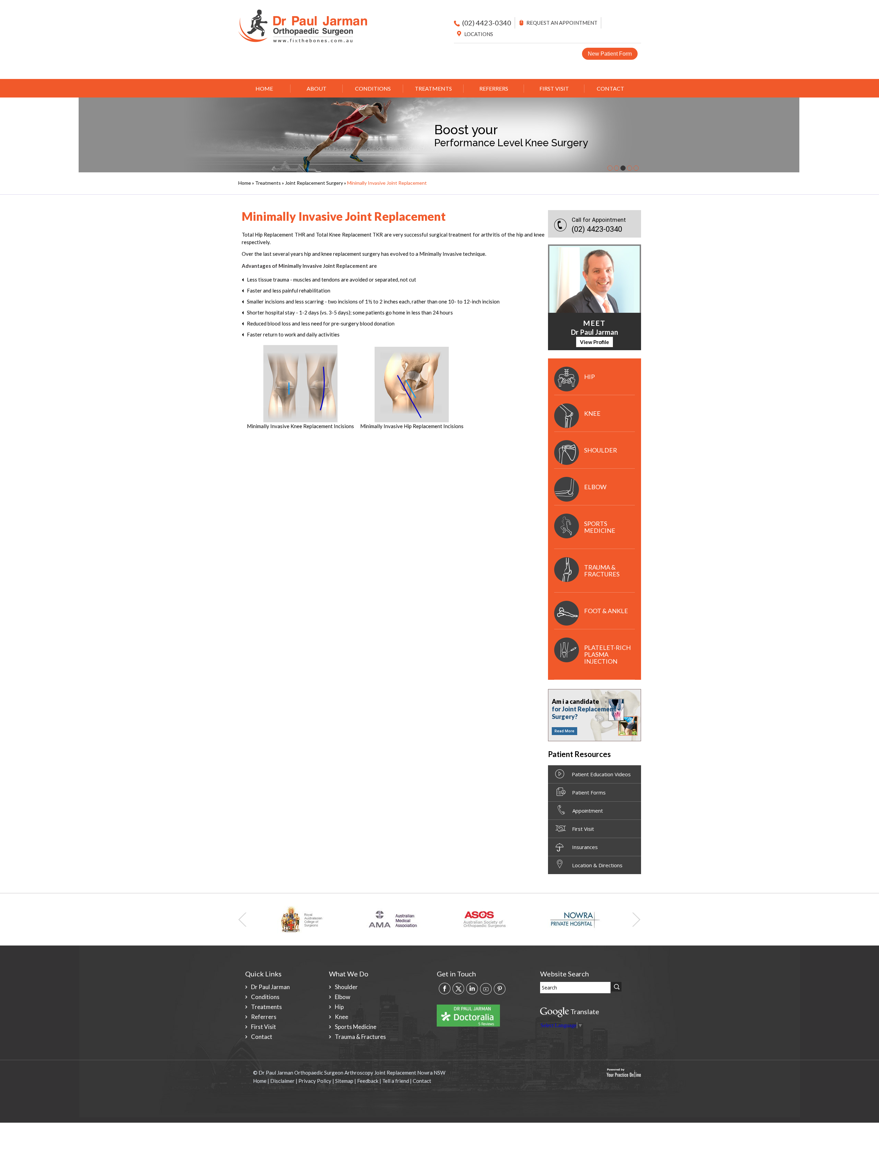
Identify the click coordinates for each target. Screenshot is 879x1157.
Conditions (373, 88)
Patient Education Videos (601, 774)
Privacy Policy (314, 1081)
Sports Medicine (599, 527)
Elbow (595, 487)
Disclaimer (282, 1081)
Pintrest (499, 988)
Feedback (367, 1081)
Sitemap (344, 1081)
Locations (478, 34)
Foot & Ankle (606, 611)
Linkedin (472, 988)
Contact (610, 88)
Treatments (433, 88)
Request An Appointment (561, 23)
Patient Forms (589, 792)
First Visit (554, 88)
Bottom (868, 1143)
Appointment (587, 810)
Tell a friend (395, 1081)
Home (264, 88)
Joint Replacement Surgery (314, 183)
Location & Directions (597, 865)
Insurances (585, 847)
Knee (592, 413)
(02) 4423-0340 (486, 23)
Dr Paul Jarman (270, 986)
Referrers (493, 88)
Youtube (486, 988)
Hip (589, 376)
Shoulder (600, 450)
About (317, 88)
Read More (564, 731)
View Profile (594, 342)
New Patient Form (610, 54)
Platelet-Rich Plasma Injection (607, 654)
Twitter (458, 988)
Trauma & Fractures (601, 570)
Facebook (444, 988)
